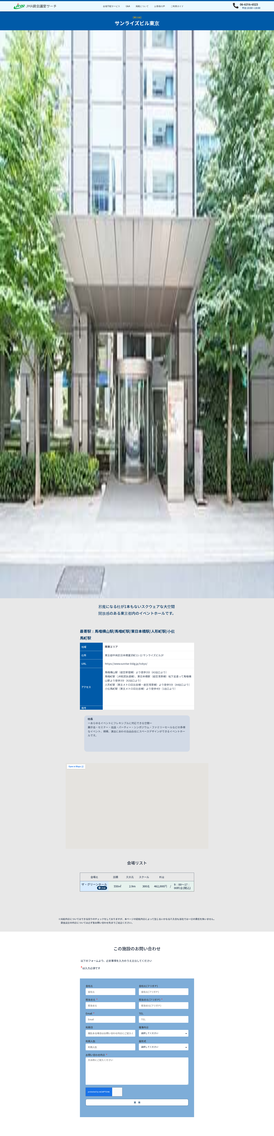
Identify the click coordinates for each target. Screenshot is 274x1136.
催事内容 (144, 1027)
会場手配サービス (111, 6)
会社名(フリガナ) (148, 986)
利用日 (89, 1027)
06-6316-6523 (249, 4)
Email (89, 1013)
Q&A (128, 6)
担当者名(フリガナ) (150, 999)
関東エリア (111, 646)
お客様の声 (159, 6)
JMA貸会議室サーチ (41, 6)
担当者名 (91, 999)
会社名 (89, 986)
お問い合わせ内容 (96, 1055)
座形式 (142, 1041)
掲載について (142, 6)
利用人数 (90, 1041)
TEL (141, 1013)
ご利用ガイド (177, 6)
